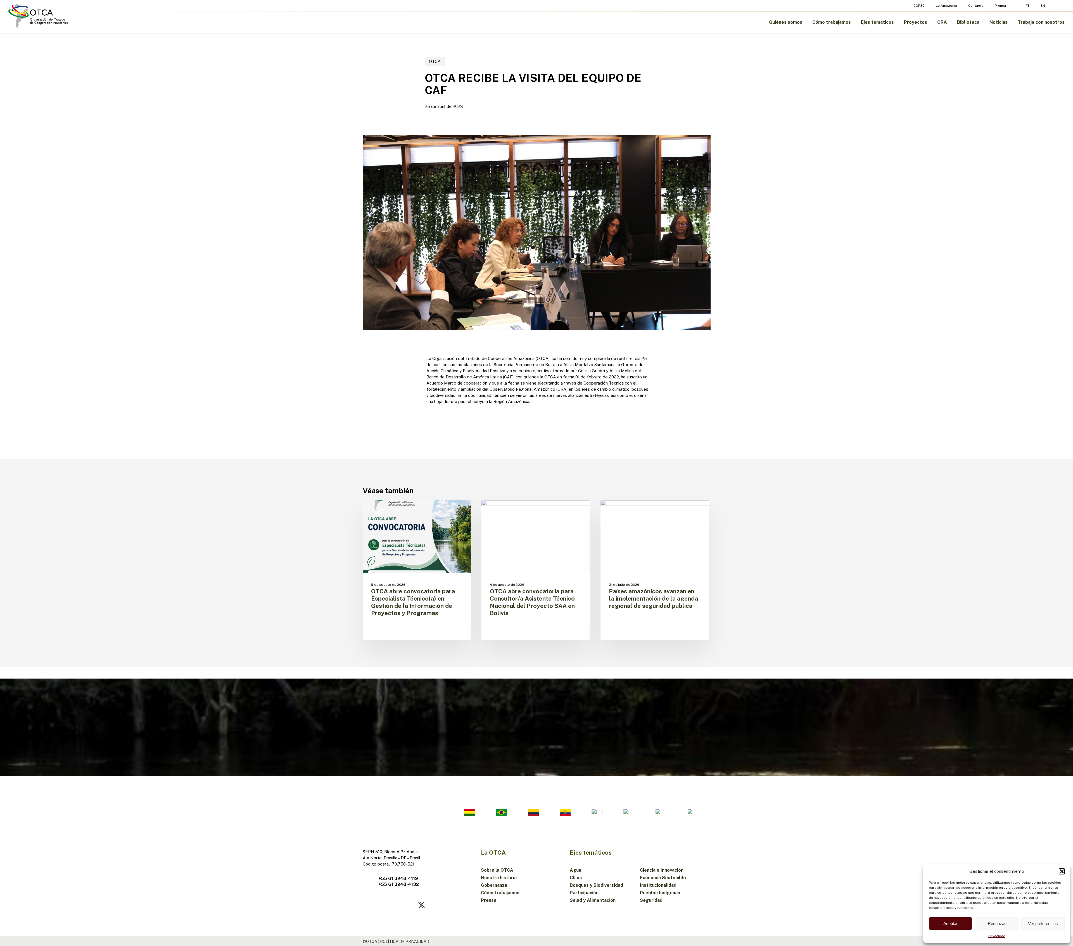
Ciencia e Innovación (661, 870)
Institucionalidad (658, 885)
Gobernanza (494, 885)
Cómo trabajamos (500, 892)
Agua (575, 870)
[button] (1062, 871)
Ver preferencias (1043, 923)
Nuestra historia (499, 877)
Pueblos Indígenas (660, 892)
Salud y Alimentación (593, 900)
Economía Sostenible (663, 877)
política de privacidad (404, 941)
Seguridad (651, 900)
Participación (584, 892)
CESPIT (616, 509)
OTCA (435, 61)
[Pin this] (408, 413)
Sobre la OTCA (497, 870)
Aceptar (950, 923)
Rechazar (997, 923)
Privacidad (996, 936)
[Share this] (408, 361)
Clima (576, 877)
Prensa (488, 900)
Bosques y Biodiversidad (596, 885)
